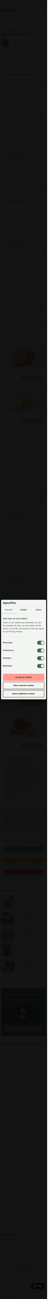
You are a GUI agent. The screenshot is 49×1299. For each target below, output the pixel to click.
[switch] (40, 650)
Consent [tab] (8, 610)
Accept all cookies (23, 677)
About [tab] (38, 610)
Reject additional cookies (23, 694)
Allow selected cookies (23, 685)
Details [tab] (23, 610)
